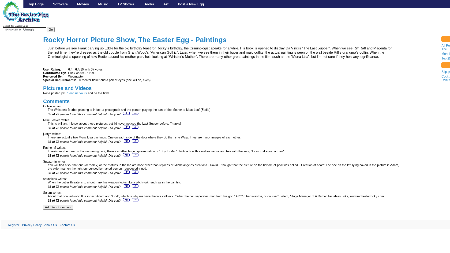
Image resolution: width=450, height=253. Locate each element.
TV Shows (125, 4)
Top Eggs (36, 4)
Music (103, 4)
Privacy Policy (32, 225)
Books (148, 4)
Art (166, 4)
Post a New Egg (191, 4)
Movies (83, 4)
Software (60, 4)
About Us (50, 225)
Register (13, 225)
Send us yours (77, 93)
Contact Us (67, 225)
